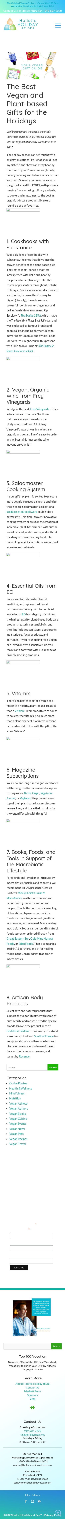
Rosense (24, 1056)
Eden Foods (26, 943)
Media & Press (32, 1391)
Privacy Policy (53, 1515)
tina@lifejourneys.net (32, 1434)
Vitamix (19, 711)
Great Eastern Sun (17, 938)
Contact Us (32, 1387)
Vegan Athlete (18, 1103)
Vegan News (17, 1128)
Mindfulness (17, 1093)
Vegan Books (17, 1113)
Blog (32, 1398)
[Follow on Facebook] (25, 1501)
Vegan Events (17, 1123)
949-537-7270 (53, 10)
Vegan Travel (17, 1144)
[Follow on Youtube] (39, 1501)
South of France (44, 1036)
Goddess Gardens (17, 1031)
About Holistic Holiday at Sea (33, 1383)
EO (24, 614)
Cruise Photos (18, 1083)
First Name (17, 1242)
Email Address (20, 1229)
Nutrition (15, 1098)
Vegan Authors (18, 1108)
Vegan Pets (16, 1133)
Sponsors (32, 1394)
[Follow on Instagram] (32, 1501)
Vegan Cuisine (18, 1118)
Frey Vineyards (39, 409)
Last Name (16, 1254)
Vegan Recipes (18, 1139)
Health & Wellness (20, 1088)
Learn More (32, 1378)
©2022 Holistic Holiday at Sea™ (23, 1515)
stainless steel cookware (21, 511)
